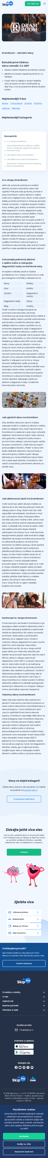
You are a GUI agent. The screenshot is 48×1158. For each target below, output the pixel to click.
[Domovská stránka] (7, 3)
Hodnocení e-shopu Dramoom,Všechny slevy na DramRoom (24, 164)
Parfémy (38, 103)
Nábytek (16, 108)
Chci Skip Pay (33, 3)
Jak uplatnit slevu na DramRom (20, 155)
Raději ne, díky (24, 1144)
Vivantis (28, 103)
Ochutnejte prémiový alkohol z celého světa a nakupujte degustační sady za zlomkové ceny (23, 148)
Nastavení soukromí (24, 1151)
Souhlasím (24, 1136)
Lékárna (6, 108)
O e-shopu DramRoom (17, 141)
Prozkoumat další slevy (24, 799)
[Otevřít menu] (44, 3)
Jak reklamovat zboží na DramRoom (22, 159)
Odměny (24, 852)
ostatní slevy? (31, 790)
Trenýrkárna (16, 103)
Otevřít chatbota (24, 963)
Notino (5, 103)
